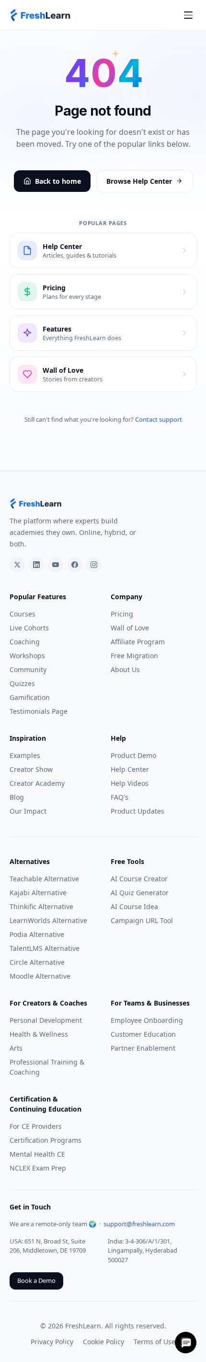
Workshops (27, 655)
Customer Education (143, 1034)
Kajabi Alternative (38, 892)
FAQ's (119, 797)
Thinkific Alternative (41, 906)
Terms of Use (154, 1341)
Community (28, 669)
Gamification (30, 697)
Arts (16, 1048)
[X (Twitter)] (17, 564)
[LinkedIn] (36, 564)
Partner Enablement (143, 1048)
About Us (125, 669)
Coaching (25, 641)
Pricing (122, 613)
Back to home (58, 181)
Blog (17, 797)
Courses (22, 613)
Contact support (158, 419)
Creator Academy (37, 783)
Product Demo (133, 755)
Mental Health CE (37, 1154)
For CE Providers (36, 1126)
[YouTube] (55, 564)
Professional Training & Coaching (47, 1067)
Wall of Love (130, 627)
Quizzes (22, 683)
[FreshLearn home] (41, 15)
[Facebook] (74, 564)
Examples (25, 755)
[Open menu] (188, 15)
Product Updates (137, 811)
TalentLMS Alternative (45, 948)
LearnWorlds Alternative (48, 920)
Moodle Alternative (40, 976)
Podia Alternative (37, 934)
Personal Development (46, 1020)
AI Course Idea (134, 906)
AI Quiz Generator (140, 892)
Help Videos (130, 783)
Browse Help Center (139, 181)
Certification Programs (45, 1140)
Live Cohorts (29, 627)
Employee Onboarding (147, 1020)
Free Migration (134, 655)
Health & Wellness (39, 1034)
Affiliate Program (138, 641)
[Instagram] (94, 564)
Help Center (130, 769)
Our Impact (28, 811)
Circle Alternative (37, 962)
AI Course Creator (139, 878)
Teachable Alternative (44, 878)
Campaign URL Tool (142, 920)
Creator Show (31, 769)
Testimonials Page (39, 711)
